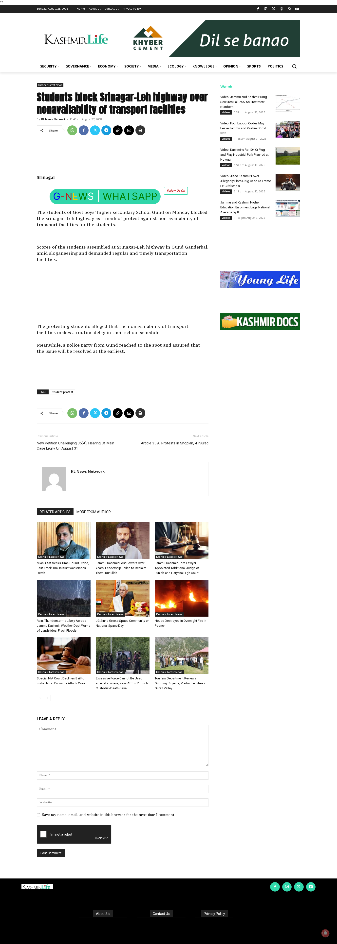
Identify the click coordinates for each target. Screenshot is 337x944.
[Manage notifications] (325, 933)
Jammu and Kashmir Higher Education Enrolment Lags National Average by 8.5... (245, 207)
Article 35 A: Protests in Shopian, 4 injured (174, 443)
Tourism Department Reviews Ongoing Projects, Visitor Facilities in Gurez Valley (180, 683)
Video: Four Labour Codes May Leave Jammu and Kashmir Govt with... (243, 128)
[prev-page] (40, 698)
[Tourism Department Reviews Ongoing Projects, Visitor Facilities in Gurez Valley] (181, 655)
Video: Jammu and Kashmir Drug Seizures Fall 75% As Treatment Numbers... (243, 102)
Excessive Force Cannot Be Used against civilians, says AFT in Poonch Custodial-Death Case (122, 683)
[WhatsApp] (289, 9)
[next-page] (48, 698)
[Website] (281, 9)
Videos (226, 112)
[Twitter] (273, 9)
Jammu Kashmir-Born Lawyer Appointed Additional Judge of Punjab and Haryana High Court (177, 568)
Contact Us (161, 914)
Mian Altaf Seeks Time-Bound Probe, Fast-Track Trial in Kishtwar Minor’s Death (63, 568)
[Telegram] (106, 130)
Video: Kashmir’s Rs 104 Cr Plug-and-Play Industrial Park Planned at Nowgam (244, 154)
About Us (103, 914)
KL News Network (53, 119)
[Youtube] (297, 9)
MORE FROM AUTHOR (93, 512)
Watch (226, 86)
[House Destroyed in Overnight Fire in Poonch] (181, 598)
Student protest (62, 392)
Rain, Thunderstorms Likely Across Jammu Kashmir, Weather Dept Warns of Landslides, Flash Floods (63, 625)
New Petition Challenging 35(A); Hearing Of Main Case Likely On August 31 (75, 446)
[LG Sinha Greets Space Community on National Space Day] (123, 598)
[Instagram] (265, 9)
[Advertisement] (122, 156)
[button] (294, 66)
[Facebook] (258, 9)
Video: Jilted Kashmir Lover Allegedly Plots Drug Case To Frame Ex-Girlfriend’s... (245, 181)
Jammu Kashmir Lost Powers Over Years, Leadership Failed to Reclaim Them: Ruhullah (121, 568)
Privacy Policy (214, 914)
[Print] (140, 130)
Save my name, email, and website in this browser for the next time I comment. (108, 814)
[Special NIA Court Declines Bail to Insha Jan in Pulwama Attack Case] (64, 655)
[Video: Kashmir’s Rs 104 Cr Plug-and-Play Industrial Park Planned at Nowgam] (288, 156)
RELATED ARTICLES (55, 512)
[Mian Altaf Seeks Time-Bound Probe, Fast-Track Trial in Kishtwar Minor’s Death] (64, 540)
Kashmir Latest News (50, 85)
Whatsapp (130, 196)
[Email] (129, 130)
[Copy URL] (118, 130)
